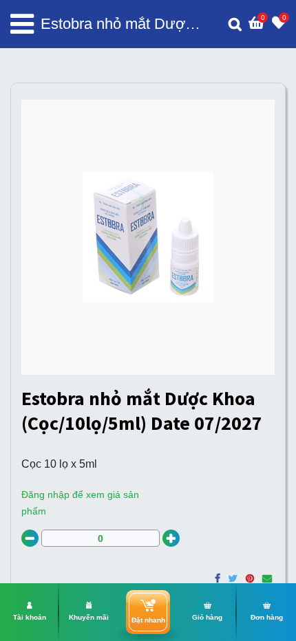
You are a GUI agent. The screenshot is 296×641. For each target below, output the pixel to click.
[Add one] (171, 538)
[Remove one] (30, 538)
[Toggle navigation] (22, 24)
